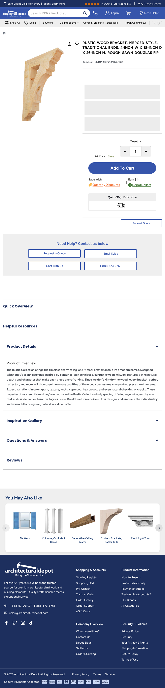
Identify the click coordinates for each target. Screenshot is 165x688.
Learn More (58, 3)
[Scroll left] (154, 23)
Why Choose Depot (149, 3)
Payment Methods (133, 588)
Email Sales (110, 253)
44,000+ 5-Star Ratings (114, 3)
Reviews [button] (14, 460)
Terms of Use (130, 659)
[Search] (84, 13)
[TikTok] (31, 623)
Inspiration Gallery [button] (24, 420)
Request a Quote (54, 253)
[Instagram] (23, 623)
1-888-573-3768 (111, 266)
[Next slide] (159, 528)
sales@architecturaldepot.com (28, 613)
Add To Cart (122, 168)
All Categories (130, 605)
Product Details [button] (21, 346)
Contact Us (83, 637)
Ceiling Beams (68, 22)
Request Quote (141, 223)
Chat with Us (54, 266)
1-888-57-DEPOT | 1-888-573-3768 (32, 605)
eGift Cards (83, 611)
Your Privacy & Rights (135, 642)
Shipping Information (135, 648)
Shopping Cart (85, 583)
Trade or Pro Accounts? (136, 594)
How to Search (131, 577)
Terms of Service (104, 674)
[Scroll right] (160, 23)
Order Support (85, 605)
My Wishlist (83, 588)
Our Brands (129, 600)
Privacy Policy (130, 631)
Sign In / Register (87, 577)
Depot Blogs (84, 642)
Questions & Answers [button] (27, 440)
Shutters (48, 22)
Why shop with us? (88, 631)
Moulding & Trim (140, 538)
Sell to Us (82, 648)
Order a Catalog (86, 654)
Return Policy (130, 654)
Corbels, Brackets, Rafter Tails (100, 22)
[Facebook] (6, 623)
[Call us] (96, 13)
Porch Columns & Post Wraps (142, 22)
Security (127, 637)
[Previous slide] (6, 528)
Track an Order (85, 594)
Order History (84, 600)
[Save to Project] (77, 44)
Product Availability (133, 583)
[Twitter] (14, 623)
